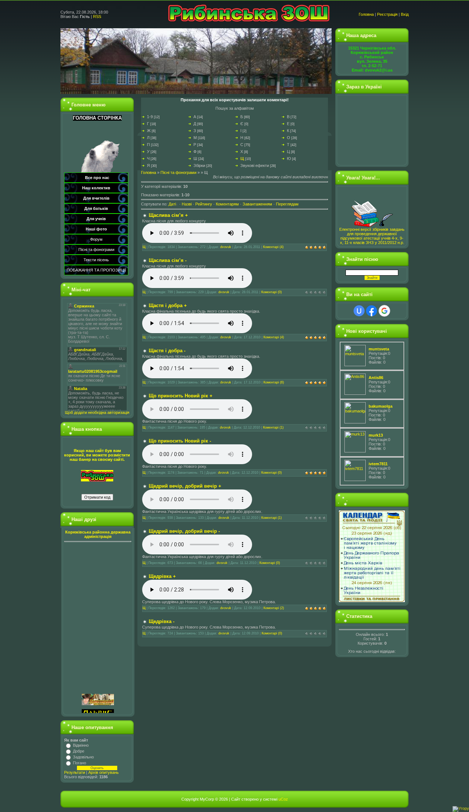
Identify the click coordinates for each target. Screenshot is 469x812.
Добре (78, 751)
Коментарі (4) (273, 247)
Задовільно (83, 757)
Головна (366, 14)
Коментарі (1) (273, 427)
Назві (187, 204)
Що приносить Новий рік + (181, 395)
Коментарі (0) (271, 292)
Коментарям (227, 204)
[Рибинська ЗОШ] (97, 475)
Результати (74, 772)
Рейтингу (203, 204)
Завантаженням (257, 204)
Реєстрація (387, 14)
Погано (79, 763)
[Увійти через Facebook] (371, 310)
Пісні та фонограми (178, 172)
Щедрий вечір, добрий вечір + (185, 486)
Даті (172, 204)
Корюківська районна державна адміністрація (97, 534)
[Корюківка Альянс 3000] (98, 690)
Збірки (199, 165)
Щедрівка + (162, 576)
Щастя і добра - (167, 350)
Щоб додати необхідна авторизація (97, 412)
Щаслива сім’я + (168, 215)
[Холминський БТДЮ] (98, 675)
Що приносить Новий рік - (180, 441)
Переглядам (287, 204)
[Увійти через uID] (359, 310)
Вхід (405, 14)
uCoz (283, 799)
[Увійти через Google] (384, 311)
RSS (97, 16)
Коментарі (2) (273, 608)
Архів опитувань (103, 772)
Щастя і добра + (168, 305)
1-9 (150, 116)
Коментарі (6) (273, 382)
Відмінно (81, 745)
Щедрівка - (161, 621)
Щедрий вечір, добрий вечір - (184, 531)
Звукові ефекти (254, 165)
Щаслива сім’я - (168, 260)
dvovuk (225, 247)
